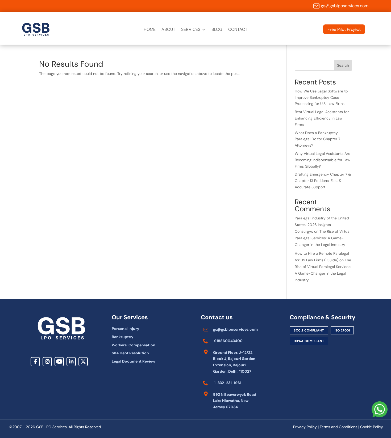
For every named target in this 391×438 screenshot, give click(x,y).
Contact (237, 30)
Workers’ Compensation (133, 345)
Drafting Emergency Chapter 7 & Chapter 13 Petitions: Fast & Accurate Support (323, 180)
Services (190, 30)
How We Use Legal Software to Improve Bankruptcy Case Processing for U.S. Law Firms (321, 97)
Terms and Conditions (338, 426)
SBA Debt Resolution (130, 353)
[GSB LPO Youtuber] (59, 361)
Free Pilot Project (344, 29)
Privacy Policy (305, 426)
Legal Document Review (133, 361)
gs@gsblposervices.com (344, 5)
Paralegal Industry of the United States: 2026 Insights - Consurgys (322, 225)
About (168, 30)
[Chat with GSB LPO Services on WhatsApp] (380, 410)
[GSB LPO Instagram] (47, 361)
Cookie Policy (371, 426)
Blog (216, 30)
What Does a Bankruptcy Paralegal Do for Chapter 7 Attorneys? (317, 139)
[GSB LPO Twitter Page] (83, 361)
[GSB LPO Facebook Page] (35, 361)
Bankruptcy (122, 336)
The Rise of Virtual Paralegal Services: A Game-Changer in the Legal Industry (322, 238)
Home (150, 30)
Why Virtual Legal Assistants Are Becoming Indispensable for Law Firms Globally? (322, 160)
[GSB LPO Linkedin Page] (71, 361)
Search (343, 65)
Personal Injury (125, 328)
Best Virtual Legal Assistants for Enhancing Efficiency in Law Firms (322, 118)
